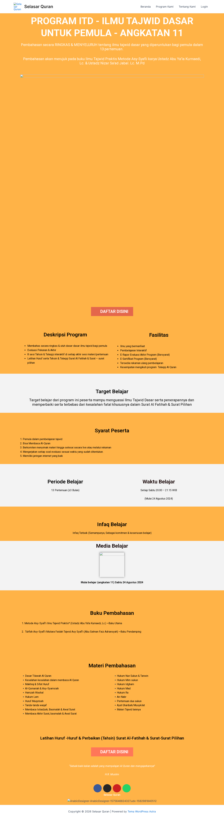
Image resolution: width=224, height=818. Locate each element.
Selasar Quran (38, 6)
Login (204, 6)
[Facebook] (97, 788)
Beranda (146, 6)
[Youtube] (117, 788)
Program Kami (164, 6)
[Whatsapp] (126, 788)
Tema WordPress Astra (142, 811)
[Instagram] (107, 788)
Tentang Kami (187, 6)
